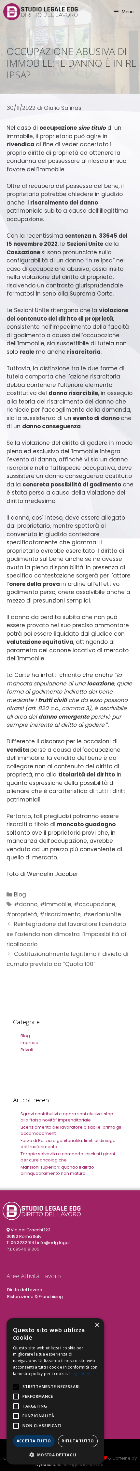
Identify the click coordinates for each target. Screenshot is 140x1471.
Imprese (29, 1043)
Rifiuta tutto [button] (78, 1441)
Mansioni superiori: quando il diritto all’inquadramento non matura (57, 1170)
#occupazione (94, 904)
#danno (25, 904)
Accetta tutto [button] (34, 1441)
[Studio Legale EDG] (40, 11)
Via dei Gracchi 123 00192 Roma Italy (28, 1233)
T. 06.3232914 (20, 1242)
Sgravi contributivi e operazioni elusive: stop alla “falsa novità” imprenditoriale (67, 1117)
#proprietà (22, 914)
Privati (27, 1050)
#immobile (55, 904)
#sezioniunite (102, 914)
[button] (55, 1454)
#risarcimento (60, 914)
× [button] (96, 1325)
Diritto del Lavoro (24, 1290)
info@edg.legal (53, 1242)
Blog (20, 894)
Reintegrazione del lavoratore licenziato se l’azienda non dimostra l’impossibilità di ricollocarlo (66, 934)
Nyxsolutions (48, 1465)
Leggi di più (80, 1373)
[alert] (55, 1391)
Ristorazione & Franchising (35, 1296)
